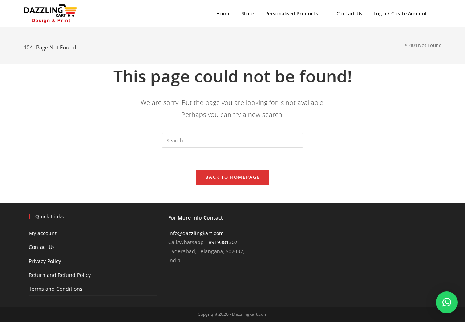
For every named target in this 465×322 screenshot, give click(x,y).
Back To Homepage (232, 177)
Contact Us (42, 246)
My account (43, 233)
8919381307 (223, 242)
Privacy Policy (45, 261)
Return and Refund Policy (60, 274)
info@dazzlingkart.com (196, 233)
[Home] (401, 45)
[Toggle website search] (440, 13)
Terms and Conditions (55, 288)
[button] (447, 302)
